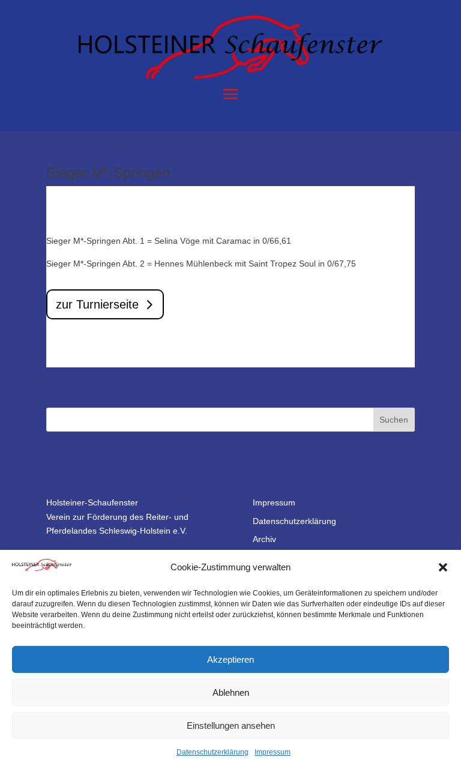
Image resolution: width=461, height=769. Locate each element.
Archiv (264, 539)
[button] (443, 567)
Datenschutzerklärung (212, 752)
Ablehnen (230, 692)
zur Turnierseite (97, 304)
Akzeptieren (230, 659)
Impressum (273, 752)
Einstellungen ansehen (231, 725)
